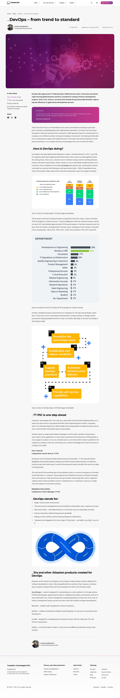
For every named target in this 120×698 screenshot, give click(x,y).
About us (76, 669)
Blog (91, 675)
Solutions (104, 669)
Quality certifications (50, 674)
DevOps (66, 165)
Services (92, 669)
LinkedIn (103, 687)
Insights (61, 3)
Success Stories (48, 3)
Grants (75, 674)
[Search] (91, 3)
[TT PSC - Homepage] (13, 3)
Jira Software (36, 592)
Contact (104, 678)
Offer (35, 3)
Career (72, 3)
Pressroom (105, 675)
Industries (93, 672)
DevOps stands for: (13, 103)
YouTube (110, 687)
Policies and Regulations (51, 669)
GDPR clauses (48, 672)
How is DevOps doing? (14, 97)
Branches (76, 672)
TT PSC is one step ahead (15, 100)
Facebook (96, 687)
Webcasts (93, 678)
